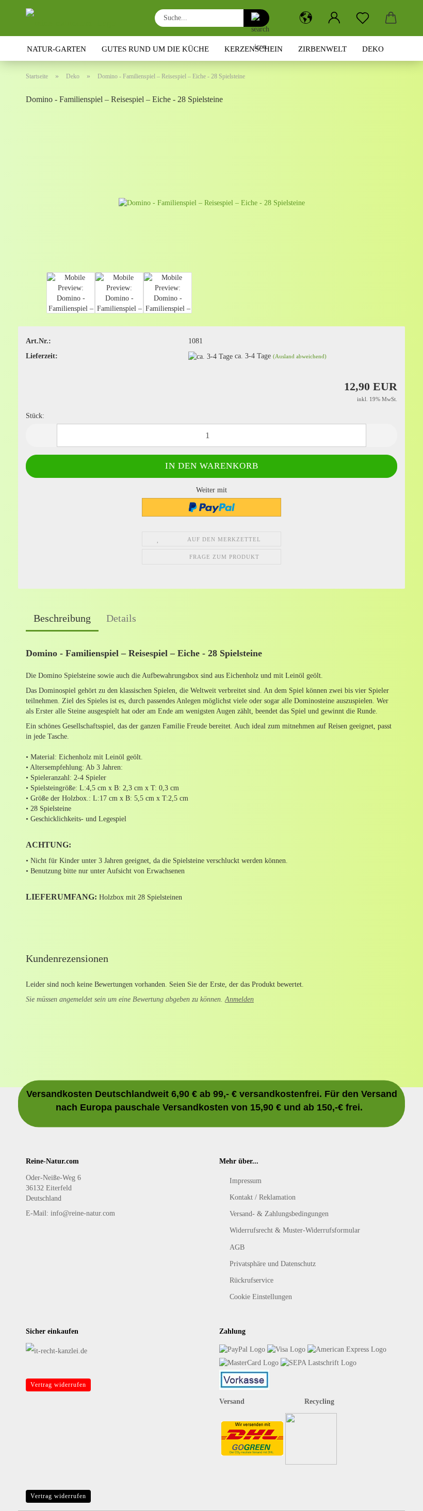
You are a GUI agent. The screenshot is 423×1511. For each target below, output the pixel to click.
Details (121, 618)
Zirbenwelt (322, 49)
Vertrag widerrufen (58, 1384)
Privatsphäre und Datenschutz (273, 1264)
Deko (373, 49)
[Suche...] (256, 18)
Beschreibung (62, 618)
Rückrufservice (251, 1280)
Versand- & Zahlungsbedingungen (279, 1214)
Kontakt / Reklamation (263, 1197)
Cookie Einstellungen (261, 1297)
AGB (237, 1247)
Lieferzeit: (42, 356)
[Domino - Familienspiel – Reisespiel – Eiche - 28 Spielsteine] (212, 191)
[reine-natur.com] (75, 18)
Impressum (246, 1181)
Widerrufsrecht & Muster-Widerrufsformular (295, 1230)
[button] (305, 18)
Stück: (35, 416)
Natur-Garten (56, 49)
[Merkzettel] (362, 18)
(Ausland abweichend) (300, 356)
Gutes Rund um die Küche (155, 49)
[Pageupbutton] (394, 1495)
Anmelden (239, 999)
